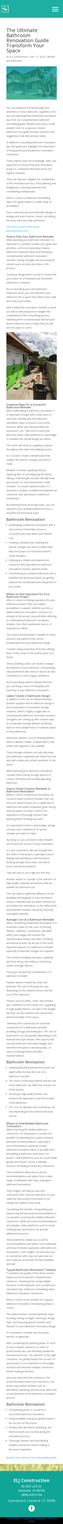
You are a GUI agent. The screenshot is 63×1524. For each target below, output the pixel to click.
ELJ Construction (19, 56)
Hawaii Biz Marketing (33, 1518)
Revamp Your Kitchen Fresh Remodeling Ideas (31, 1457)
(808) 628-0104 (31, 1495)
